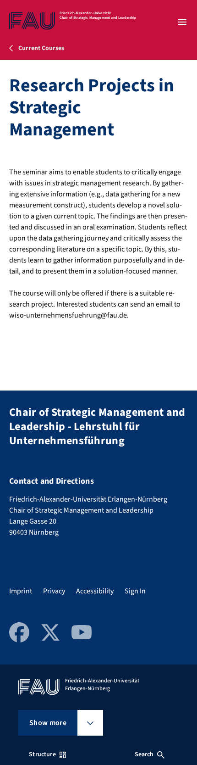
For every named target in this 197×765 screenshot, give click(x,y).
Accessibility (95, 591)
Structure (42, 754)
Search (144, 754)
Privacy (54, 591)
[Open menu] (182, 22)
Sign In (135, 591)
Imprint (20, 591)
